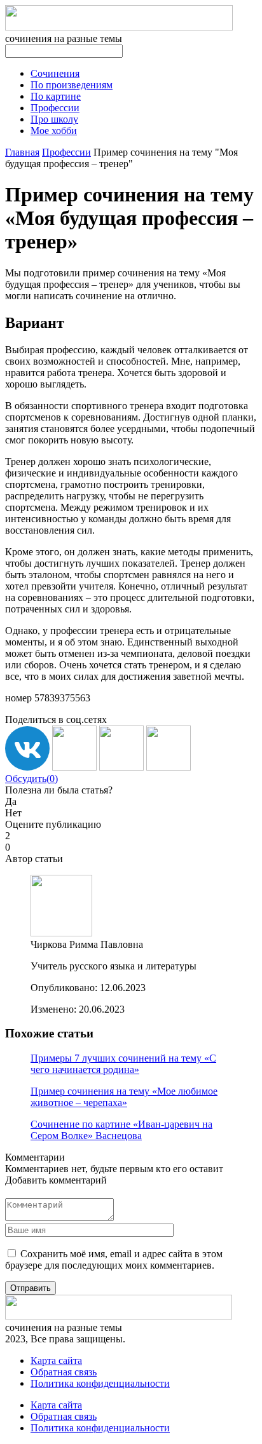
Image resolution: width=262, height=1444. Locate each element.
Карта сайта (56, 1360)
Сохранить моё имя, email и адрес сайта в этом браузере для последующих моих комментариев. (114, 1259)
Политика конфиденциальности (100, 1383)
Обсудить (31, 778)
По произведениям (72, 84)
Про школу (54, 119)
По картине (56, 96)
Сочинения (55, 73)
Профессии (55, 107)
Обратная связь (64, 1371)
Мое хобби (54, 130)
